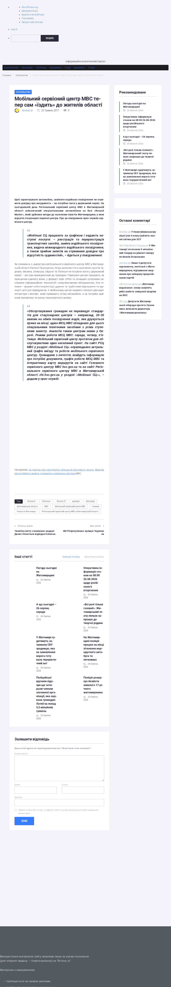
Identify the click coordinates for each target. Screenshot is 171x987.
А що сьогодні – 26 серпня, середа (46, 608)
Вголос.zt (27, 110)
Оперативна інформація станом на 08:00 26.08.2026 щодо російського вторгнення (93, 579)
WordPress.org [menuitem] (30, 7)
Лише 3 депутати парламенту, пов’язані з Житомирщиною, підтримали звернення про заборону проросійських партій (137, 270)
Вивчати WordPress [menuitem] (33, 14)
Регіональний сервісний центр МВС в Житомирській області (70, 511)
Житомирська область (27, 506)
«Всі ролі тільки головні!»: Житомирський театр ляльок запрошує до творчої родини (138, 155)
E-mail (65, 785)
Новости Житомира (26, 511)
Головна (7, 75)
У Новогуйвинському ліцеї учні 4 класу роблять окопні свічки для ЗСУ (137, 235)
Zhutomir (31, 501)
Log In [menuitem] (14, 29)
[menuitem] (91, 38)
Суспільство (22, 75)
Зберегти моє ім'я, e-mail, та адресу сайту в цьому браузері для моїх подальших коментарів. (58, 811)
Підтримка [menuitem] (28, 18)
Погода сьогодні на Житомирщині (134, 105)
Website (18, 797)
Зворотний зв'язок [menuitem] (32, 22)
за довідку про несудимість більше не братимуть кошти (61, 469)
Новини (95, 506)
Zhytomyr (46, 501)
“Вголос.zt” (64, 960)
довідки (75, 501)
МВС (46, 506)
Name (17, 785)
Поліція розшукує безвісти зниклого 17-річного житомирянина (93, 685)
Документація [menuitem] (30, 10)
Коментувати (21, 754)
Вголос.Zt (61, 501)
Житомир (90, 501)
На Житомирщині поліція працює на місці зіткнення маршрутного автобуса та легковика (93, 648)
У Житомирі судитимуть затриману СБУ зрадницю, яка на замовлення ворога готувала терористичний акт (139, 175)
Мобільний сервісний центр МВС (70, 506)
